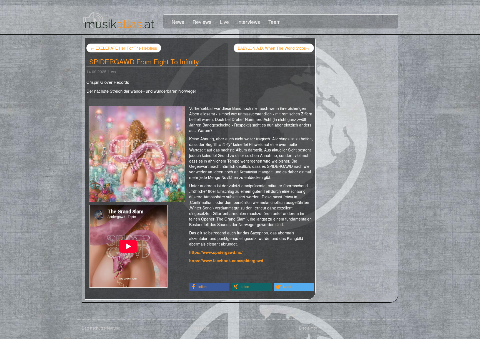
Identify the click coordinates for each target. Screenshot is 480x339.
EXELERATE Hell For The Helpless (124, 48)
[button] (209, 287)
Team (274, 21)
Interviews (248, 21)
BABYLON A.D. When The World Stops (274, 48)
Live (224, 21)
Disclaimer (308, 328)
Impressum (199, 328)
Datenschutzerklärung (101, 328)
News (178, 21)
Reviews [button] (201, 21)
